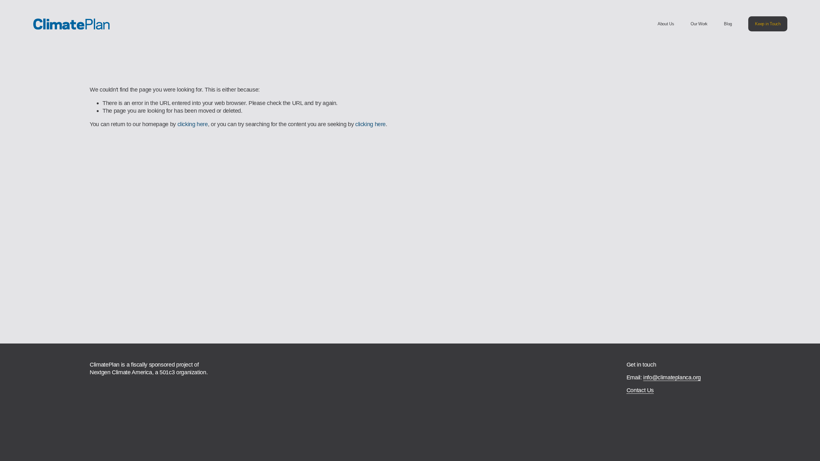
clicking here (192, 124)
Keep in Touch (768, 23)
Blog (728, 23)
